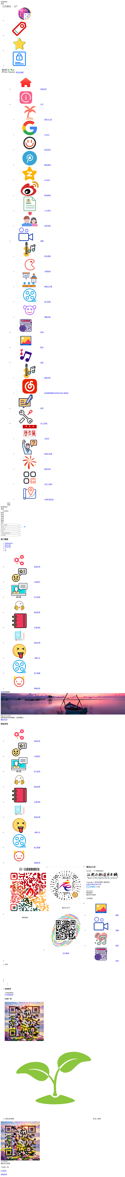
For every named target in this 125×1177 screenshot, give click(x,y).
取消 (5, 719)
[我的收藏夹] (19, 50)
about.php (8, 546)
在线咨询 (4, 1174)
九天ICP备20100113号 (93, 884)
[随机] (24, 20)
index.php (8, 545)
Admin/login (8, 543)
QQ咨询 (3, 1171)
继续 (2, 719)
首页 (2, 692)
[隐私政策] (19, 65)
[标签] (19, 35)
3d (5, 550)
